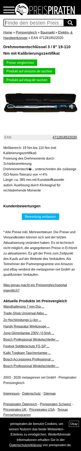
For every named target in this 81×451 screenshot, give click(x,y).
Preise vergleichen (20, 62)
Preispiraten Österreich (20, 404)
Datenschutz (31, 393)
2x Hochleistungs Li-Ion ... (22, 320)
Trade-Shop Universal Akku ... (25, 313)
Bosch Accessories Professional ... (28, 359)
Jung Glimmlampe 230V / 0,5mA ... (28, 333)
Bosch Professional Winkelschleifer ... (31, 339)
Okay (74, 424)
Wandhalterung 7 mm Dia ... (23, 306)
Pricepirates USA (42, 409)
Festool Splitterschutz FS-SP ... (26, 346)
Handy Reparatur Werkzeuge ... (26, 326)
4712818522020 (65, 137)
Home (7, 32)
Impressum (11, 393)
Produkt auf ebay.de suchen (26, 80)
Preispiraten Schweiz (55, 404)
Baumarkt (47, 32)
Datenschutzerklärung (25, 445)
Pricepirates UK (15, 409)
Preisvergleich (26, 32)
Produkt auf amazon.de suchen (29, 71)
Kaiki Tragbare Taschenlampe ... (27, 353)
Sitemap (49, 393)
